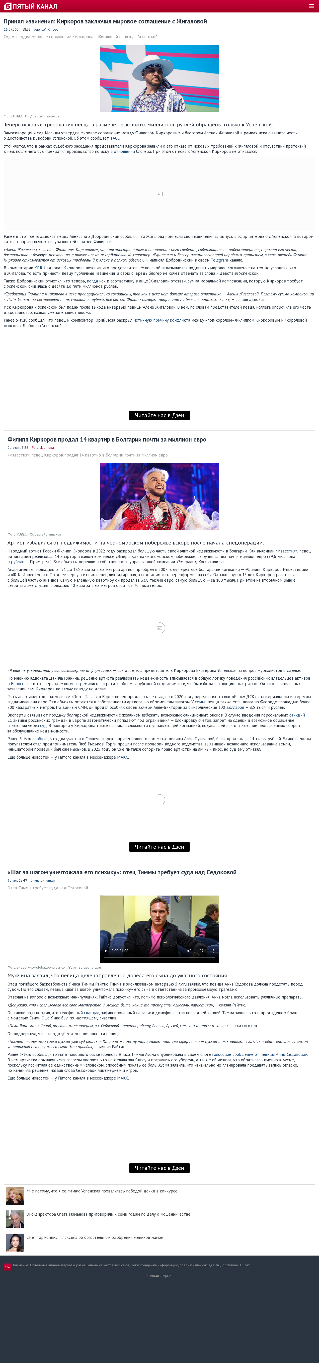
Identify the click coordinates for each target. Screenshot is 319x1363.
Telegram (219, 260)
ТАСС (115, 138)
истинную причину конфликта (162, 320)
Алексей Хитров (46, 29)
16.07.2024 (12, 29)
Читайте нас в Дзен (159, 415)
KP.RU (39, 268)
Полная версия (159, 1275)
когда (92, 281)
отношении (124, 151)
